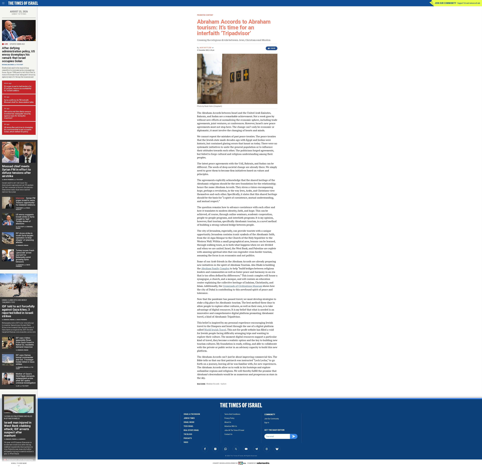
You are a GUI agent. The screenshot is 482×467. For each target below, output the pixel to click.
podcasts (188, 438)
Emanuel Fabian (23, 245)
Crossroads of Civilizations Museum (242, 286)
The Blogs (188, 434)
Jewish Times (189, 418)
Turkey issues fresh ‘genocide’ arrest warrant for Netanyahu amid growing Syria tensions (25, 256)
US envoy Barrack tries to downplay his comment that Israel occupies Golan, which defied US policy (18, 129)
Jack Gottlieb (205, 48)
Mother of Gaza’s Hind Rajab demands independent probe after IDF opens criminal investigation (26, 378)
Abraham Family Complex (215, 268)
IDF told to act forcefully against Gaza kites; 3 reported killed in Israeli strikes (18, 311)
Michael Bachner (8, 64)
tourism (223, 384)
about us (227, 422)
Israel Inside (189, 422)
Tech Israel (188, 426)
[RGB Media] (242, 463)
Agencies (21, 265)
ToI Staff (20, 64)
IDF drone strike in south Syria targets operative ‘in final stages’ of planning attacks (25, 237)
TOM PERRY (19, 208)
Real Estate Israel (191, 430)
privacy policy (229, 418)
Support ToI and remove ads (468, 3)
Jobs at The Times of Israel (234, 430)
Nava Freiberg (9, 179)
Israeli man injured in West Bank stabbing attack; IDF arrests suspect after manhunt (17, 429)
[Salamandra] (263, 463)
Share (272, 48)
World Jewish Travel (215, 329)
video (186, 442)
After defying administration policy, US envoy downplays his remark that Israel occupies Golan (18, 54)
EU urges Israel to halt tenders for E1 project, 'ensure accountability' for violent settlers (18, 88)
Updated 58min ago (17, 44)
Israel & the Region (192, 414)
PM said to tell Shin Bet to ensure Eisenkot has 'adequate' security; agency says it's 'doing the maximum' (17, 115)
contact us (228, 434)
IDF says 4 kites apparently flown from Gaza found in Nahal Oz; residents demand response (25, 342)
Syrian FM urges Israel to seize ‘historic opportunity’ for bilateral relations (25, 201)
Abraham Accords (212, 384)
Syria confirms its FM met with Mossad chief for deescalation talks (19, 101)
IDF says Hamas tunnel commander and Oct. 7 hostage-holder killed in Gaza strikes (25, 359)
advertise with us (230, 426)
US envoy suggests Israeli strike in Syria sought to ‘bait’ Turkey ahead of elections (25, 219)
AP (18, 386)
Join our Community (445, 3)
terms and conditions (232, 414)
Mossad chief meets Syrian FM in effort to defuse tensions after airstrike (16, 171)
